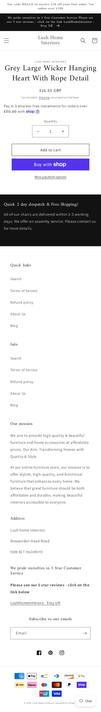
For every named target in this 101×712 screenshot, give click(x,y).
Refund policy (21, 302)
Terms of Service (24, 290)
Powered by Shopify (66, 702)
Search (16, 278)
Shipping (44, 97)
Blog (14, 325)
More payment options (51, 177)
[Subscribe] (84, 633)
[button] (6, 40)
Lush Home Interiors (43, 702)
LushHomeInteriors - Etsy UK (35, 602)
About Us (18, 314)
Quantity (50, 121)
